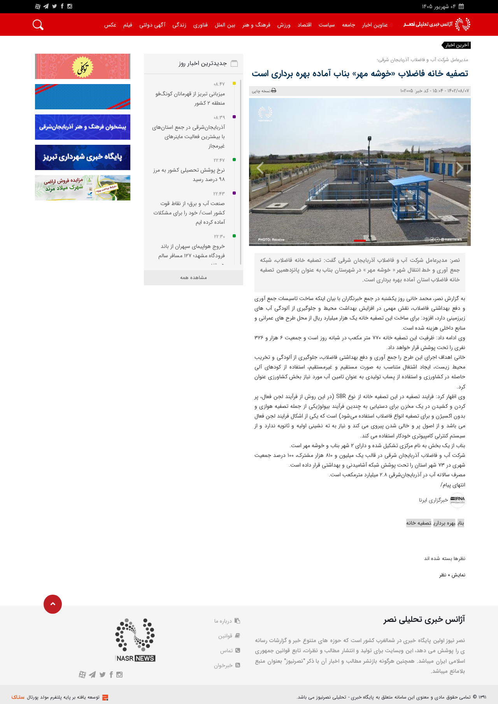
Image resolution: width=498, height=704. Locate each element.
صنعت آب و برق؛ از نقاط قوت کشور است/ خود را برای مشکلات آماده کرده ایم (189, 212)
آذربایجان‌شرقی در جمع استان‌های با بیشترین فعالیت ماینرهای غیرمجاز (188, 136)
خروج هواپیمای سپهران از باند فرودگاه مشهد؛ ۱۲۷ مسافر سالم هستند (191, 255)
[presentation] (454, 167)
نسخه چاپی (261, 91)
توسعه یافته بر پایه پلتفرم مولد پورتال (63, 697)
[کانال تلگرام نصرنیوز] (46, 6)
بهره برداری (444, 523)
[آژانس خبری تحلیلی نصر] (437, 24)
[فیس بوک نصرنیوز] (62, 6)
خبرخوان (224, 665)
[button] (359, 241)
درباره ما (223, 621)
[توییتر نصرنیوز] (55, 6)
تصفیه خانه (418, 523)
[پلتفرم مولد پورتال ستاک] (104, 697)
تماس (227, 650)
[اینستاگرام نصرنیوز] (69, 6)
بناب (461, 523)
